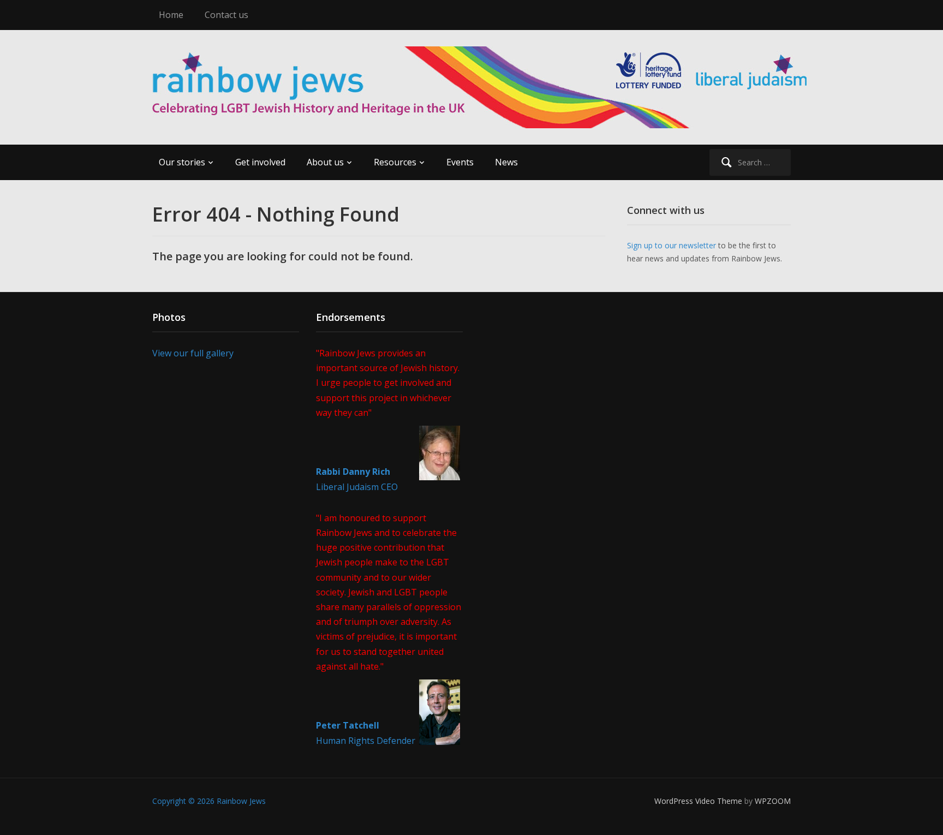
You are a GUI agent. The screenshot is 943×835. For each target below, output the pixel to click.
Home (171, 15)
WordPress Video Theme (698, 801)
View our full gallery (193, 353)
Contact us (226, 15)
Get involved (260, 162)
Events (460, 162)
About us (325, 162)
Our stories (182, 162)
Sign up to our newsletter (671, 245)
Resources (395, 162)
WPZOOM (773, 801)
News (506, 162)
